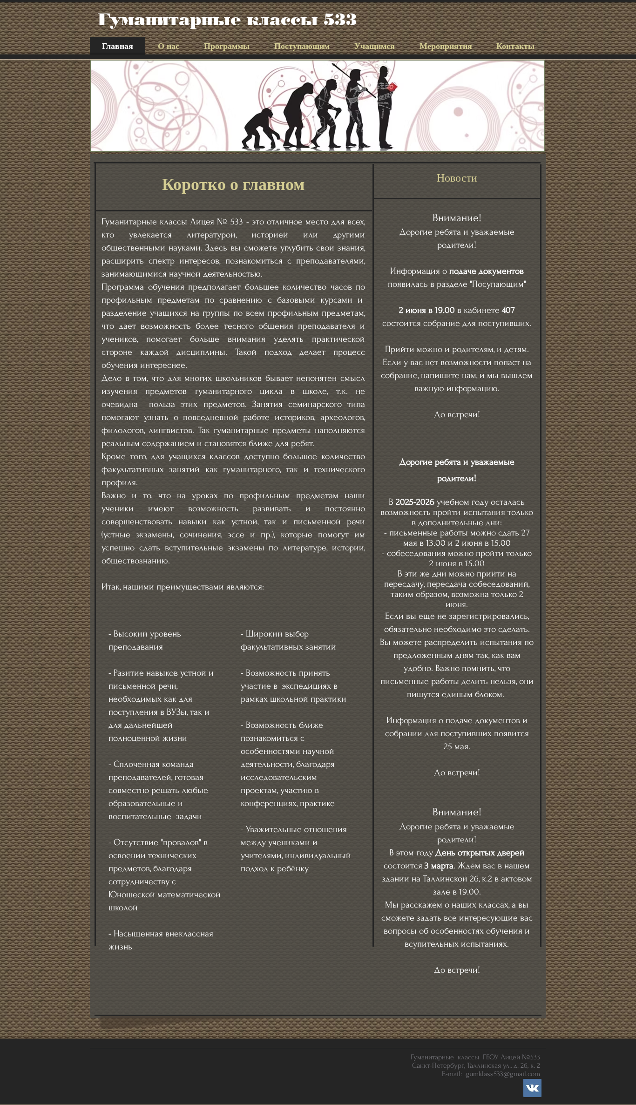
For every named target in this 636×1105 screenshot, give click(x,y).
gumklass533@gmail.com (503, 1074)
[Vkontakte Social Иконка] (532, 1088)
